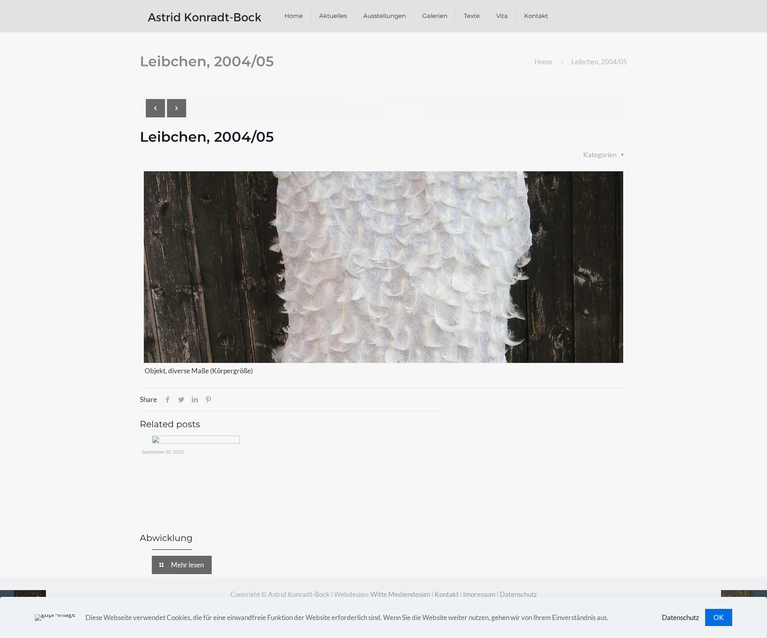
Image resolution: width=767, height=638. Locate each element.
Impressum (479, 594)
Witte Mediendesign (400, 594)
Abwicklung (166, 538)
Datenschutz (518, 594)
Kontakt (447, 594)
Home (543, 61)
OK (718, 617)
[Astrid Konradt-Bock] (204, 16)
